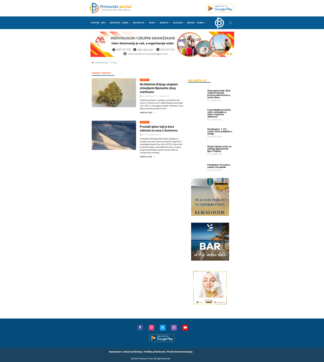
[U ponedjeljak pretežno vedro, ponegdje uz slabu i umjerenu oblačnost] (196, 112)
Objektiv (164, 23)
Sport (152, 23)
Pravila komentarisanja (180, 351)
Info (103, 23)
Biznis (125, 23)
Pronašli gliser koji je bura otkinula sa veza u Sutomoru (159, 128)
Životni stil (138, 23)
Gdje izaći (177, 23)
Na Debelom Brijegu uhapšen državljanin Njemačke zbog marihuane (159, 88)
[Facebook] (140, 328)
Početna (95, 23)
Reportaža (115, 23)
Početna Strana (101, 63)
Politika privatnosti (154, 351)
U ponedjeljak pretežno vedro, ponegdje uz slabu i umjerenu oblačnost (219, 113)
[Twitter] (163, 328)
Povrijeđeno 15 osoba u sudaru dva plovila (218, 165)
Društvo (144, 80)
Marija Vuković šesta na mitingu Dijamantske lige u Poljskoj (219, 148)
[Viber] (174, 328)
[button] (230, 22)
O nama (200, 23)
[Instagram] (151, 328)
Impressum (115, 351)
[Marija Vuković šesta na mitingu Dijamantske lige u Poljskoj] (196, 149)
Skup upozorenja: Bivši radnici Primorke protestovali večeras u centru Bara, (218, 94)
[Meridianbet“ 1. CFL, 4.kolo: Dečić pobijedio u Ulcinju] (196, 131)
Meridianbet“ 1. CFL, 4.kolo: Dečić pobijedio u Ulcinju (219, 131)
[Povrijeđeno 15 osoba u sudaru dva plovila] (196, 166)
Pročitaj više (146, 113)
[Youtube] (185, 328)
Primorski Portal (147, 96)
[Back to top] (318, 355)
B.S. (143, 135)
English (191, 23)
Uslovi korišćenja (132, 351)
